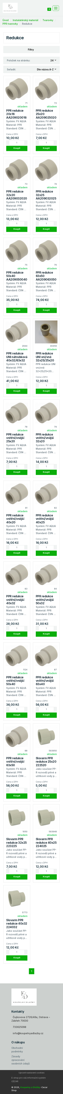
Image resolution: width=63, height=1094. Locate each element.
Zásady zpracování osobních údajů (20, 1060)
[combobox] (53, 60)
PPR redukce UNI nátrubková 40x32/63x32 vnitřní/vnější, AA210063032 (16, 360)
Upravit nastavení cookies (32, 1072)
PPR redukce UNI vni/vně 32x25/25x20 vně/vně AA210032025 (46, 360)
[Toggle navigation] (56, 8)
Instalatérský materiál (25, 20)
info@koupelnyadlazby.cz (28, 1033)
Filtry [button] (31, 49)
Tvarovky (48, 20)
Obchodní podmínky (17, 1049)
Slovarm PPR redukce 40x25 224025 (46, 842)
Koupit (16, 148)
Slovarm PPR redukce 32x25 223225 (16, 842)
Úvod (6, 20)
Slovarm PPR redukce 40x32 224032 (16, 923)
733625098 (19, 1027)
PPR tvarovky (10, 23)
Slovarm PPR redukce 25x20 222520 (46, 762)
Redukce (27, 23)
